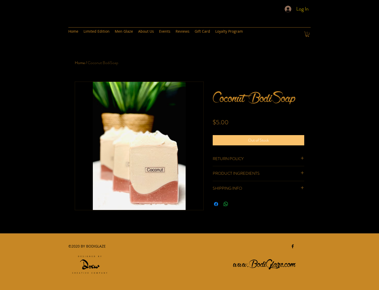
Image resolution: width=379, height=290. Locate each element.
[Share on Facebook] (216, 204)
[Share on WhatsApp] (226, 204)
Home (80, 63)
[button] (307, 34)
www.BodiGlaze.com (264, 262)
